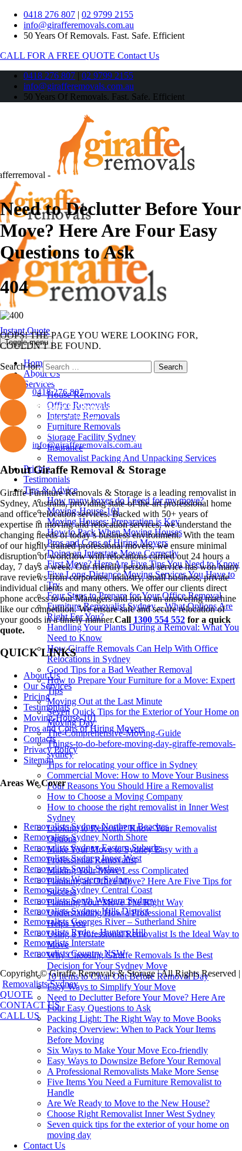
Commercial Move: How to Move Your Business (137, 775)
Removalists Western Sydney (77, 879)
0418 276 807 (49, 14)
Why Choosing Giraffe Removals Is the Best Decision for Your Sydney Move (130, 960)
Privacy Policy (50, 749)
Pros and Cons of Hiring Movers (83, 728)
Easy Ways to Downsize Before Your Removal (134, 1061)
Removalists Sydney (40, 984)
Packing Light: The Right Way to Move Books (134, 1019)
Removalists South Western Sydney (89, 900)
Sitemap (38, 760)
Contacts (39, 739)
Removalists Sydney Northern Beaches (96, 826)
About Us (41, 373)
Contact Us (138, 56)
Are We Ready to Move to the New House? (128, 1103)
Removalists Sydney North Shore (85, 837)
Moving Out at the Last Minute (104, 701)
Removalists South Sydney (73, 869)
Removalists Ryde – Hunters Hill (84, 932)
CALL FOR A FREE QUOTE (58, 56)
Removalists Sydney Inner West (82, 858)
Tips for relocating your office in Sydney (122, 765)
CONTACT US (30, 1005)
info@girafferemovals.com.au (78, 25)
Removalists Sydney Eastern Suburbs (92, 848)
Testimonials (46, 479)
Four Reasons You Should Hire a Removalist (130, 786)
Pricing (36, 697)
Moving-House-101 (60, 718)
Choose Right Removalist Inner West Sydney (131, 1114)
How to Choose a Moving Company (115, 796)
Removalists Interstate (64, 943)
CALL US (19, 1016)
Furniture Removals (83, 426)
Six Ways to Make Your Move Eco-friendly (127, 1050)
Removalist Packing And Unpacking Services (131, 458)
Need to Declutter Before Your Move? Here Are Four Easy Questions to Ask (136, 1002)
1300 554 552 (159, 620)
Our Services (47, 686)
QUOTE (16, 994)
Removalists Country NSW (74, 953)
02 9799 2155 (107, 14)
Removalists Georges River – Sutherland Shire (109, 922)
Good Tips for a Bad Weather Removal (119, 670)
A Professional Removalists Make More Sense (133, 1071)
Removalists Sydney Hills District (86, 911)
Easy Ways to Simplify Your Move (111, 987)
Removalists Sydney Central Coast (87, 890)
